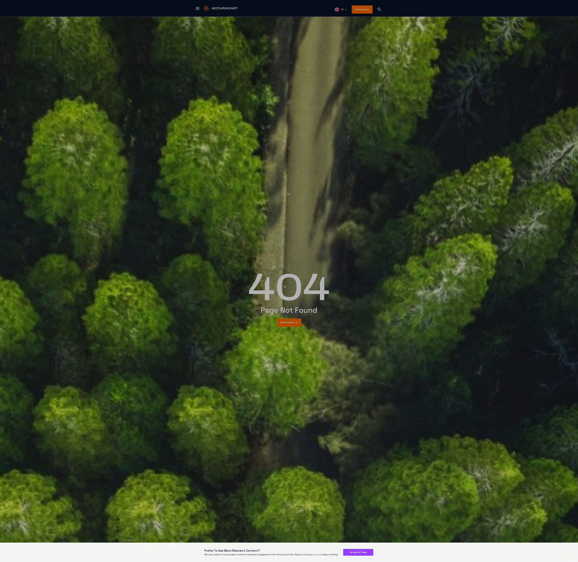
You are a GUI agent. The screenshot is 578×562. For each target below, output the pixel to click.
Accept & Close (358, 552)
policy (316, 554)
